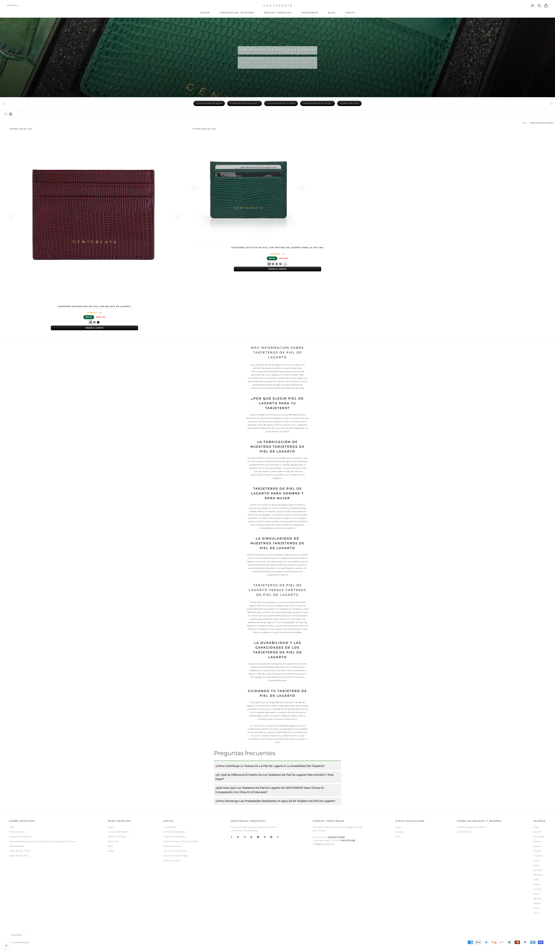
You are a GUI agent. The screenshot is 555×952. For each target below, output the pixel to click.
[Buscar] (539, 5)
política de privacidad (174, 832)
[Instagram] (245, 836)
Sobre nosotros (17, 832)
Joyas (398, 827)
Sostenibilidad (16, 846)
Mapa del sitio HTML (19, 851)
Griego (536, 884)
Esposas (399, 832)
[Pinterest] (251, 836)
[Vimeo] (265, 836)
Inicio (525, 123)
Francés (537, 851)
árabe (536, 879)
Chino (536, 894)
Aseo (397, 836)
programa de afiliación (20, 836)
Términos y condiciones (175, 851)
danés (536, 865)
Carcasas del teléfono (118, 832)
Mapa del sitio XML (18, 855)
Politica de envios (172, 846)
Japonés (537, 898)
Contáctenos (169, 827)
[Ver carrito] (546, 5)
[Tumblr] (278, 836)
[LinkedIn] (271, 836)
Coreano (537, 889)
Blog (11, 827)
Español (12, 5)
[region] (94, 216)
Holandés (538, 855)
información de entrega (175, 855)
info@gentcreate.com (324, 844)
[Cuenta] (532, 5)
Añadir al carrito (94, 328)
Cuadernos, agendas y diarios (471, 827)
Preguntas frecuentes (174, 836)
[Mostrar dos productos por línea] (5, 114)
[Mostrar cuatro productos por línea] (10, 114)
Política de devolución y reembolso (181, 841)
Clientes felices (464, 832)
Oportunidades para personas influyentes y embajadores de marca (42, 841)
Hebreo (537, 903)
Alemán (537, 841)
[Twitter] (238, 836)
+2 (285, 264)
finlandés (537, 874)
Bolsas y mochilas (117, 836)
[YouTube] (258, 836)
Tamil (536, 913)
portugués (538, 836)
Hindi (536, 908)
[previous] (11, 216)
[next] (178, 216)
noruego (537, 870)
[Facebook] (231, 836)
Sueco (536, 860)
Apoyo (111, 851)
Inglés (536, 827)
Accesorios (113, 841)
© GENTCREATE (21, 942)
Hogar (111, 827)
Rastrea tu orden (171, 860)
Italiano (537, 846)
